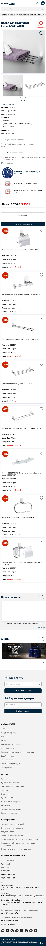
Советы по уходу (7, 748)
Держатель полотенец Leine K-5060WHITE (18, 518)
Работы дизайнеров (8, 760)
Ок (41, 943)
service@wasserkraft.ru (10, 920)
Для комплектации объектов (12, 828)
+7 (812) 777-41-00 (8, 878)
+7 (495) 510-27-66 (8, 871)
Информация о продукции (11, 744)
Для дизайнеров (7, 832)
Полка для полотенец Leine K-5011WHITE (17, 384)
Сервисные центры (8, 860)
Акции (3, 740)
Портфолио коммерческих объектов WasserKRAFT (20, 839)
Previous (20, 99)
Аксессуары (5, 805)
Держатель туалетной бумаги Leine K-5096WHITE (21, 294)
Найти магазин (23, 690)
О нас (3, 729)
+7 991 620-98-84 (8, 924)
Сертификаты (6, 768)
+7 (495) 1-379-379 (8, 874)
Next (25, 99)
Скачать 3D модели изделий (12, 835)
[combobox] (23, 684)
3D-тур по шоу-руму (8, 733)
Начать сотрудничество (15, 153)
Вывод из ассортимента (10, 813)
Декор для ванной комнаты (11, 809)
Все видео (41, 627)
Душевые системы (8, 798)
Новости (4, 736)
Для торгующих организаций (12, 824)
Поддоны (4, 790)
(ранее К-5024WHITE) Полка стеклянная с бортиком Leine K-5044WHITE (21, 474)
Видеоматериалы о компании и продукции (17, 752)
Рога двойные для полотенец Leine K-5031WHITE (20, 339)
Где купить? (5, 864)
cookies (20, 942)
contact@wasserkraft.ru (10, 913)
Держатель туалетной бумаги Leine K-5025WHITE (21, 250)
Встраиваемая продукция (11, 801)
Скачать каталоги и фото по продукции (16, 849)
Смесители (5, 794)
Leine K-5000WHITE (8, 104)
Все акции (41, 662)
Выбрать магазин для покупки (14, 140)
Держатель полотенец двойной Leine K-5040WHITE (21, 428)
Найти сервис (23, 711)
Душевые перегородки (10, 783)
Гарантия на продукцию (10, 764)
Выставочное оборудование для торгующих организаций (18, 844)
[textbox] (13, 684)
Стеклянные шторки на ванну (12, 786)
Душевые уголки (7, 779)
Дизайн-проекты (7, 756)
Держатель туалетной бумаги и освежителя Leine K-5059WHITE (22, 563)
